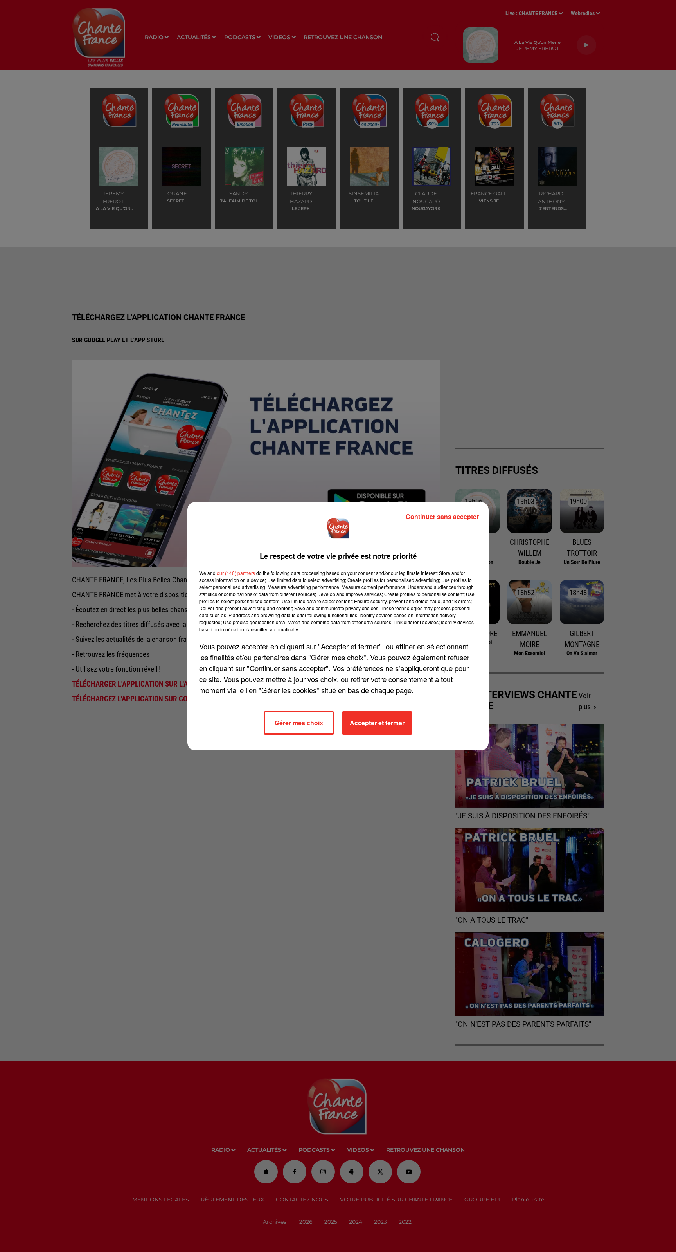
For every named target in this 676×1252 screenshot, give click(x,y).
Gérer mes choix (299, 722)
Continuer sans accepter (442, 516)
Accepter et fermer (377, 722)
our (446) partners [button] (236, 572)
